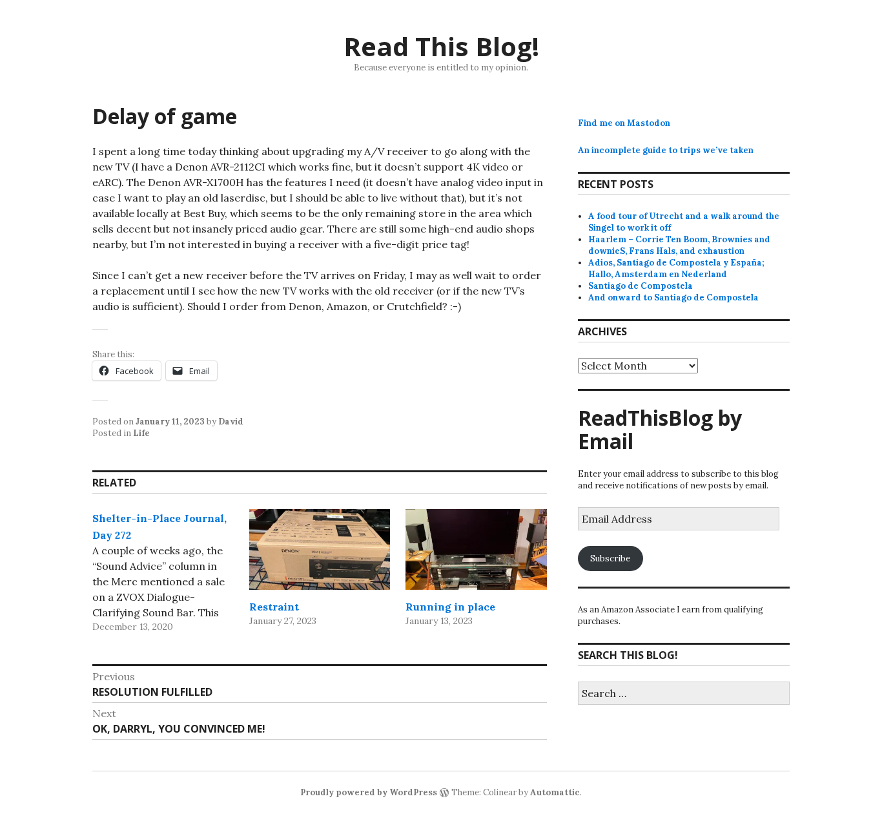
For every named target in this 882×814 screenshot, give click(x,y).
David (230, 421)
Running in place (450, 606)
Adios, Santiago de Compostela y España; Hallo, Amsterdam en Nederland (676, 268)
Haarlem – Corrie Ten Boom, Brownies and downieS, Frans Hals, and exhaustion (679, 245)
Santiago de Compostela (640, 285)
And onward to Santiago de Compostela (673, 297)
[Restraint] (320, 549)
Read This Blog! (441, 46)
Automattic (555, 792)
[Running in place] (476, 549)
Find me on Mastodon (624, 123)
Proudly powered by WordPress (368, 792)
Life (141, 433)
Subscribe (610, 558)
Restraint (274, 606)
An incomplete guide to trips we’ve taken (666, 150)
